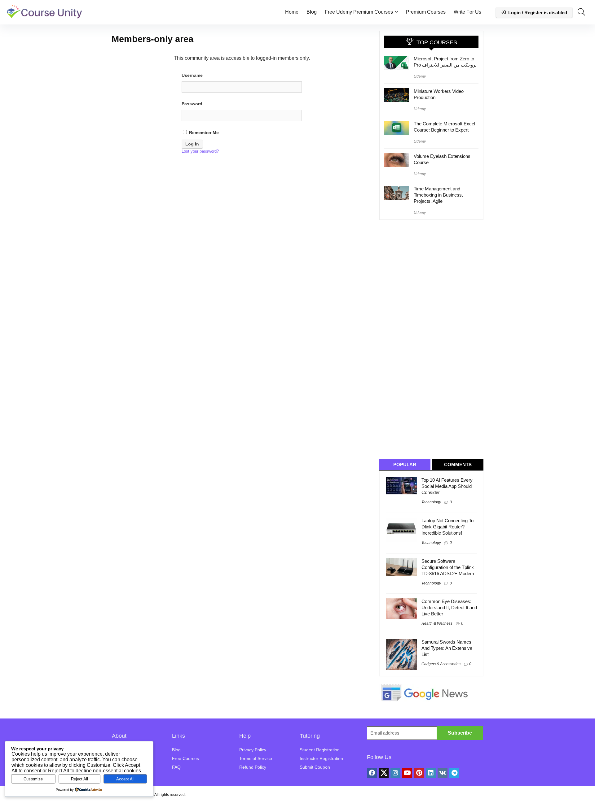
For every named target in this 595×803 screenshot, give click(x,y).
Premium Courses (426, 12)
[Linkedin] (431, 773)
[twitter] (384, 773)
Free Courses (185, 758)
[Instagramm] (395, 773)
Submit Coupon (315, 767)
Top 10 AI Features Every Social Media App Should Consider (447, 486)
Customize (33, 779)
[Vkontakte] (442, 773)
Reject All (79, 779)
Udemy (420, 76)
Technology (431, 502)
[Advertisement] (433, 339)
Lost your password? (200, 151)
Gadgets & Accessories (441, 664)
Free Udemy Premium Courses (359, 12)
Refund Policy (252, 767)
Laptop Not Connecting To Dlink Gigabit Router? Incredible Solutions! (447, 527)
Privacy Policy (252, 749)
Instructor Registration (321, 758)
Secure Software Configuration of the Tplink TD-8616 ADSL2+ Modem (447, 567)
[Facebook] (372, 773)
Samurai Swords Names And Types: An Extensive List (446, 648)
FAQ (176, 767)
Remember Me (203, 132)
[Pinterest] (419, 773)
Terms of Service (255, 758)
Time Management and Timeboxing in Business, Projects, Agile (438, 195)
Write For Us (467, 12)
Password (192, 103)
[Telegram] (454, 773)
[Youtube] (407, 773)
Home (291, 12)
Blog (311, 12)
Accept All (125, 779)
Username (192, 75)
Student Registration (320, 749)
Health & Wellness (436, 623)
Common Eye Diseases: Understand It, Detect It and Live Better (449, 607)
